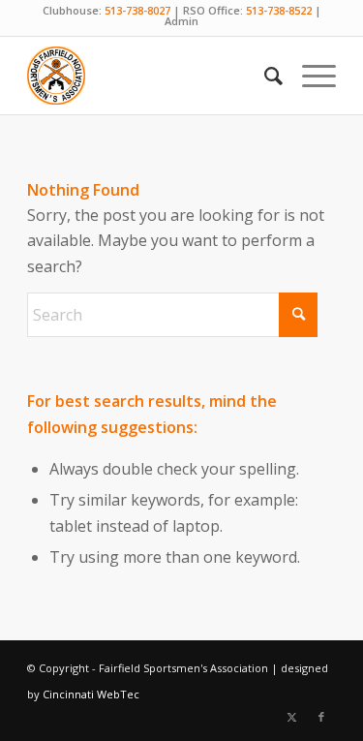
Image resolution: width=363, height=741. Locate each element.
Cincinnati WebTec (91, 694)
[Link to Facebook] (321, 716)
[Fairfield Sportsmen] (150, 75)
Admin (181, 21)
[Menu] (309, 75)
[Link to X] (292, 716)
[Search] (264, 75)
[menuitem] (264, 75)
